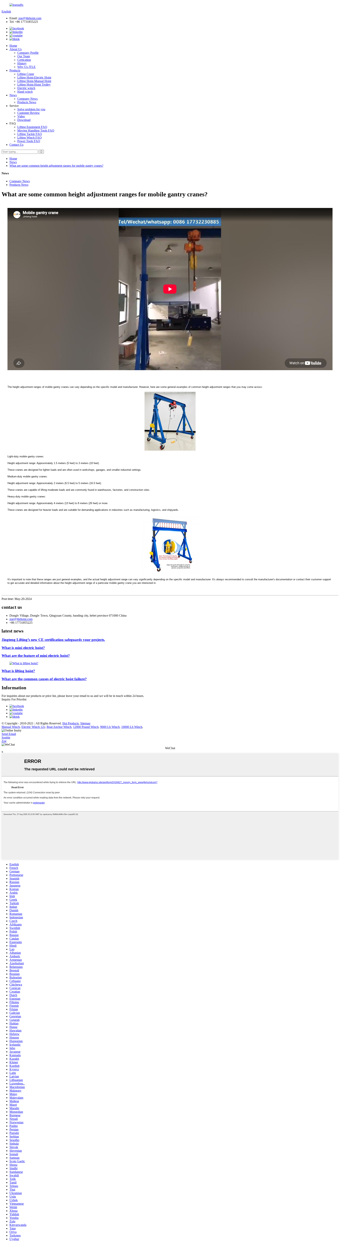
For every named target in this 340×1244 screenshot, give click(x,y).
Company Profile (28, 52)
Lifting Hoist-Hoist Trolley (34, 84)
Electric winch (26, 88)
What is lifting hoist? (18, 671)
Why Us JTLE (26, 67)
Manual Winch (11, 727)
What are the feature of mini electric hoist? (36, 656)
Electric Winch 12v (33, 727)
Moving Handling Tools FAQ (35, 130)
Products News (26, 102)
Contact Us (16, 144)
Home (13, 45)
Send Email (9, 734)
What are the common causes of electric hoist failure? (44, 679)
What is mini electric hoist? (23, 648)
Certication (24, 59)
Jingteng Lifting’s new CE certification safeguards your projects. (53, 640)
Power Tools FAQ (28, 141)
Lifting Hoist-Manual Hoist (34, 81)
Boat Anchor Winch (59, 727)
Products (14, 70)
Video (21, 116)
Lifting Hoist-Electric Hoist (34, 77)
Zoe (4, 741)
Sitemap (85, 723)
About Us (15, 49)
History (22, 63)
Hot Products (70, 723)
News (13, 95)
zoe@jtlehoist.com (29, 18)
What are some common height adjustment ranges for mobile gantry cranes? (56, 165)
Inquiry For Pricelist (14, 699)
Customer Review (28, 112)
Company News (27, 98)
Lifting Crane (25, 74)
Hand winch (25, 91)
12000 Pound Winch (86, 727)
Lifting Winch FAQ (29, 137)
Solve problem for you (31, 109)
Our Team (23, 56)
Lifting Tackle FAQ (29, 134)
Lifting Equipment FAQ (32, 127)
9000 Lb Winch (110, 727)
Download (23, 120)
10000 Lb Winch (131, 727)
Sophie (6, 737)
